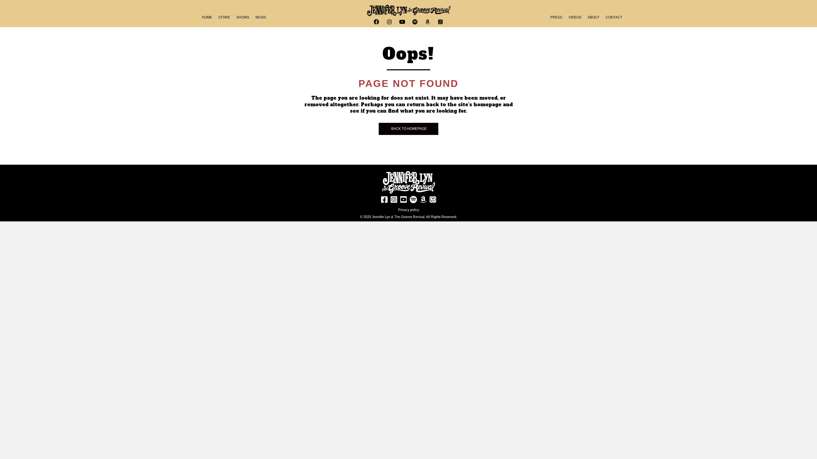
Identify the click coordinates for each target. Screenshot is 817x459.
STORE (224, 17)
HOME (207, 17)
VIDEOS (574, 17)
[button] (376, 22)
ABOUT (594, 17)
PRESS (556, 17)
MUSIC (261, 17)
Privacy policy (408, 210)
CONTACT (614, 17)
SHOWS (242, 17)
